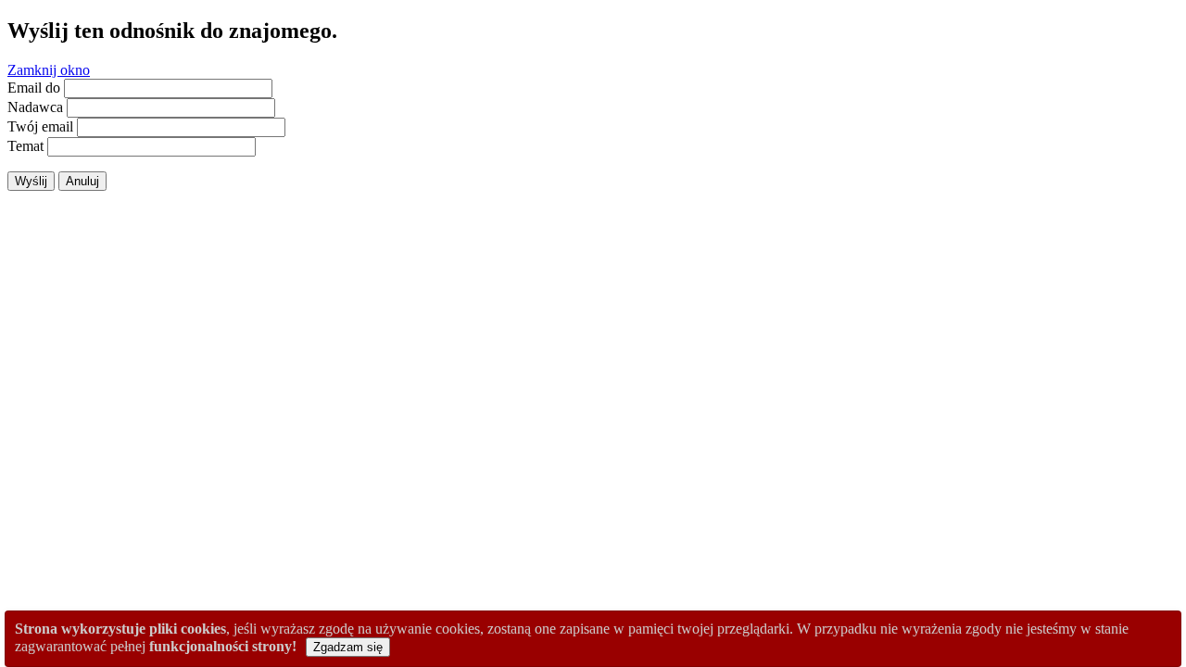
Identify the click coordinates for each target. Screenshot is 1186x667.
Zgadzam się (348, 647)
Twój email (40, 126)
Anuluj (82, 181)
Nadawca (35, 107)
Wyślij (31, 181)
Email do (33, 87)
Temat (25, 146)
